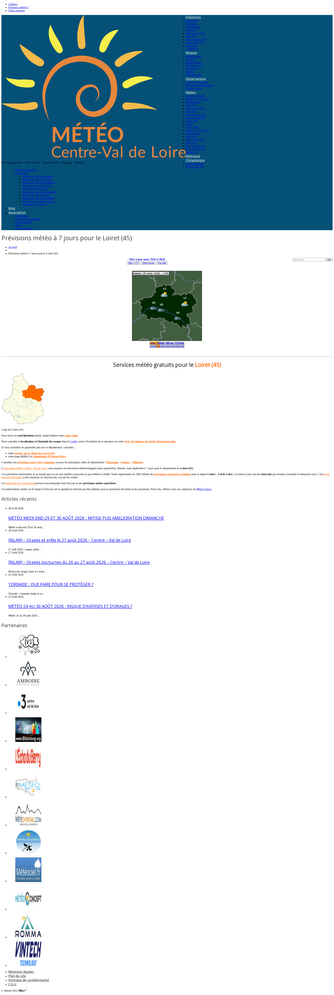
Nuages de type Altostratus (37, 179)
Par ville (162, 263)
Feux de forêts (193, 74)
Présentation (22, 215)
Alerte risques (193, 56)
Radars (191, 92)
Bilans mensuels (194, 163)
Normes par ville (195, 166)
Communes (192, 48)
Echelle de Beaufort (26, 170)
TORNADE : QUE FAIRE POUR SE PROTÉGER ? (50, 584)
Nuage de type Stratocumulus (38, 201)
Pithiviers (137, 462)
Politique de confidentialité (28, 980)
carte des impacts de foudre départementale (149, 441)
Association (17, 212)
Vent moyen (148, 263)
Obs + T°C (133, 263)
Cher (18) (191, 30)
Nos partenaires (23, 228)
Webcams (193, 156)
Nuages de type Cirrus (34, 188)
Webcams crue (194, 65)
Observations (196, 79)
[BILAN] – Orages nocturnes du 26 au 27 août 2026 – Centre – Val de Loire (79, 562)
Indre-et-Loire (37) (196, 39)
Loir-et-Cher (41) (195, 42)
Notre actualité (23, 222)
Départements (193, 26)
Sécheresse (192, 68)
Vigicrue (190, 59)
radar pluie (71, 435)
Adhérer (12, 4)
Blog (11, 208)
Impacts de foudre (195, 95)
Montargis (112, 462)
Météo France (204, 489)
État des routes (194, 88)
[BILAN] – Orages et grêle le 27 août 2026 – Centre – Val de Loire (69, 540)
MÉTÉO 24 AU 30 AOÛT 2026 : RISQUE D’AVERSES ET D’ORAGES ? (70, 606)
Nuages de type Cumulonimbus (39, 191)
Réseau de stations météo (199, 85)
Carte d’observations (197, 82)
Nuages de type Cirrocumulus (38, 182)
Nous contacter (16, 10)
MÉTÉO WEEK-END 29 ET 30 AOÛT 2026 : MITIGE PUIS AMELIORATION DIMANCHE (86, 518)
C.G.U (12, 984)
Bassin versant (193, 62)
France (189, 124)
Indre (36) (191, 36)
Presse (18, 225)
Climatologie (195, 160)
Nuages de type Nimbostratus (38, 198)
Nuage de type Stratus (34, 204)
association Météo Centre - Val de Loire (25, 468)
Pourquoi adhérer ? (18, 7)
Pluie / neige (192, 127)
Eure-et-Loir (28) (195, 33)
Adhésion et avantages (27, 219)
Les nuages (21, 173)
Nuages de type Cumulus (36, 195)
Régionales (192, 23)
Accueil (12, 247)
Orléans (125, 462)
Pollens (190, 71)
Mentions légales (21, 972)
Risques (191, 52)
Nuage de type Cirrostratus (37, 185)
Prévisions (193, 17)
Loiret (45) (191, 45)
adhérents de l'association (20, 483)
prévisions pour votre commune (36, 462)
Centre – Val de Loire (197, 98)
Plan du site (17, 976)
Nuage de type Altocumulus (37, 176)
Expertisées (192, 20)
